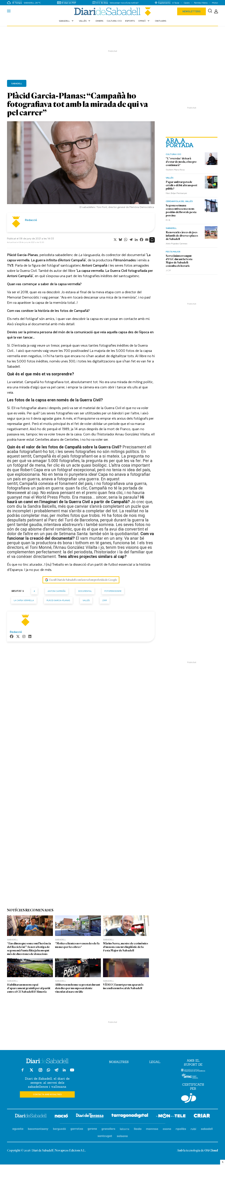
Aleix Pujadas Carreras (176, 243)
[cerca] (210, 11)
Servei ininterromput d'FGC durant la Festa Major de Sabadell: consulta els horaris (179, 260)
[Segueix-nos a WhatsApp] (48, 1070)
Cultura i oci (114, 20)
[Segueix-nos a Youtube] (72, 1071)
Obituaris (160, 20)
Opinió (144, 20)
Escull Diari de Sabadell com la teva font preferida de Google (83, 579)
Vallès (85, 20)
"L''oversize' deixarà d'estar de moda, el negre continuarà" (181, 162)
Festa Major (173, 251)
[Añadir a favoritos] (152, 240)
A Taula (175, 2)
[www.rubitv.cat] (193, 1129)
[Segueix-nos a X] (31, 1071)
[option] (81, 165)
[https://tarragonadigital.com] (129, 1116)
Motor (215, 2)
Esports (130, 20)
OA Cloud (211, 1150)
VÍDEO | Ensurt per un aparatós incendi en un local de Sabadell (123, 986)
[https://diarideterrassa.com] (90, 1116)
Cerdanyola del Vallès (179, 201)
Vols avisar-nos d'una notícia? (124, 2)
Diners (99, 20)
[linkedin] (29, 637)
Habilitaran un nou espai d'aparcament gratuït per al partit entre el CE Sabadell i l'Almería (28, 988)
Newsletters (191, 11)
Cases (186, 2)
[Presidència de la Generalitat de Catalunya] (193, 1070)
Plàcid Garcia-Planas (58, 600)
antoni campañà (57, 591)
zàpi (104, 600)
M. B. (168, 220)
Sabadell (66, 20)
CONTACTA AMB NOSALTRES (47, 1094)
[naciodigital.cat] (38, 1129)
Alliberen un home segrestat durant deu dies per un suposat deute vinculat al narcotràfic (77, 988)
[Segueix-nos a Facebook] (22, 1071)
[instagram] (23, 637)
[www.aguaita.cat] (17, 1129)
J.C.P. (168, 270)
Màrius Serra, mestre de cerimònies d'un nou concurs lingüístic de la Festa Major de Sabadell (125, 947)
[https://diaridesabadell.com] (31, 1116)
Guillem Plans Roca (175, 169)
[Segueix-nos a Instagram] (40, 1071)
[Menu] (9, 11)
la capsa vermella (24, 600)
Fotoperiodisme (112, 591)
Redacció (31, 219)
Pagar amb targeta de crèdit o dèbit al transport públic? (181, 185)
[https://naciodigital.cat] (61, 1116)
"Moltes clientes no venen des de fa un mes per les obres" (77, 945)
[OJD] (188, 1099)
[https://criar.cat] (202, 1116)
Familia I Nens (200, 2)
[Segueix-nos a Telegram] (56, 1071)
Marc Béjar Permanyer (176, 193)
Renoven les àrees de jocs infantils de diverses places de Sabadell (182, 235)
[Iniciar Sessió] (216, 11)
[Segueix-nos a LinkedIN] (64, 1070)
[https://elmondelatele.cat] (171, 1116)
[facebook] (11, 637)
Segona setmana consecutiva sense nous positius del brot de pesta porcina (181, 210)
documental (85, 591)
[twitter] (18, 637)
